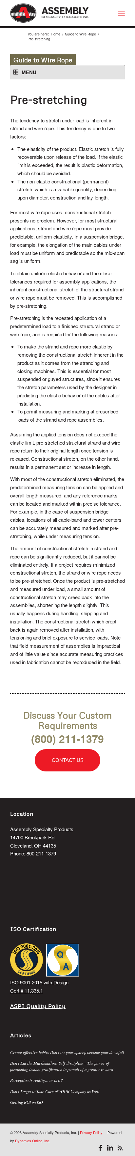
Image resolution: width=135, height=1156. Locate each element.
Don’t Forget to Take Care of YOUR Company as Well (55, 1091)
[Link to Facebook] (100, 1148)
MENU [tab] (29, 72)
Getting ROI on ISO (26, 1102)
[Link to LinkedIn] (110, 1148)
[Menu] (121, 13)
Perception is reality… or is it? (36, 1080)
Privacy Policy (91, 1132)
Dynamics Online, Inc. (32, 1140)
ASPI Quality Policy (38, 1005)
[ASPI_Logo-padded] (56, 13)
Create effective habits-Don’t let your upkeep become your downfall (67, 1052)
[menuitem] (121, 13)
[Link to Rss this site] (120, 1148)
